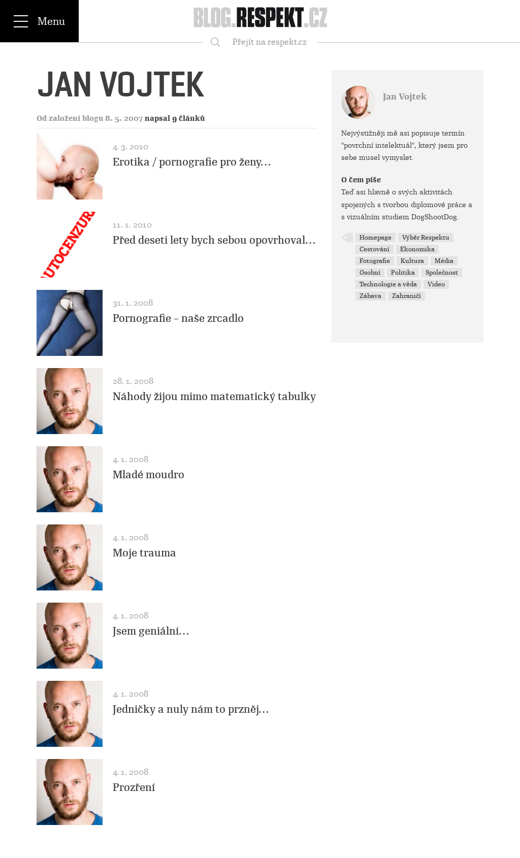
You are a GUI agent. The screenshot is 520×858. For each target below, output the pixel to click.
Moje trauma (144, 552)
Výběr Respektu (425, 238)
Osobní (370, 273)
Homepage (376, 238)
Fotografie (375, 261)
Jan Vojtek (405, 96)
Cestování (374, 249)
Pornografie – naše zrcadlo (178, 318)
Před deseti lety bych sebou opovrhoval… (214, 240)
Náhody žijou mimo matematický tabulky (214, 396)
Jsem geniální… (151, 631)
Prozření (134, 787)
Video (436, 284)
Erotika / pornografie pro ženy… (192, 162)
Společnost (442, 273)
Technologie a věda (388, 284)
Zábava (370, 296)
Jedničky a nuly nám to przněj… (191, 709)
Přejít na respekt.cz (270, 42)
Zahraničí (406, 296)
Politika (403, 273)
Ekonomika (417, 249)
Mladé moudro (148, 474)
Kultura (412, 261)
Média (444, 261)
